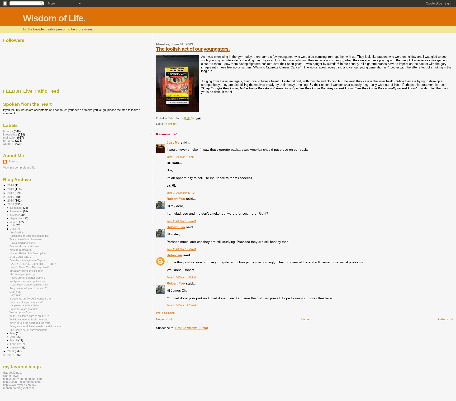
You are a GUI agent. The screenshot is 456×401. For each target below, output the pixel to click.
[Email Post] (197, 118)
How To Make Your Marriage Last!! (29, 267)
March (14, 340)
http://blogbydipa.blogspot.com (23, 378)
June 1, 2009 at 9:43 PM (181, 192)
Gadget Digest (12, 372)
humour (8, 131)
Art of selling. (17, 232)
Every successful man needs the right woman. (36, 326)
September (17, 218)
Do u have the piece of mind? (26, 302)
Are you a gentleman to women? (28, 288)
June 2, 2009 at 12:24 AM (181, 221)
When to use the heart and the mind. (30, 322)
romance (8, 140)
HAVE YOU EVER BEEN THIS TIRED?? (33, 263)
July (13, 225)
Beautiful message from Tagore (27, 260)
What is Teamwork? (21, 249)
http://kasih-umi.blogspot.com (22, 381)
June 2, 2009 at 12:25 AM (181, 249)
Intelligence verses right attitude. (28, 281)
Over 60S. (15, 291)
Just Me (173, 142)
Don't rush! (16, 295)
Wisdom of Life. (54, 18)
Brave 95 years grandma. (24, 309)
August (14, 222)
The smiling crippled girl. (23, 274)
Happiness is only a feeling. (25, 305)
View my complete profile (19, 167)
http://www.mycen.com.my (19, 385)
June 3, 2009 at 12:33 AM (181, 305)
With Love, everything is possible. (29, 319)
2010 (11, 200)
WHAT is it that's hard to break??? (29, 315)
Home (305, 319)
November (16, 211)
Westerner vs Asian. (21, 312)
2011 (11, 196)
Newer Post (164, 319)
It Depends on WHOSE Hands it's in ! (31, 298)
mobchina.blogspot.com (18, 388)
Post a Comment (165, 312)
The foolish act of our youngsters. (193, 49)
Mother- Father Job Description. (28, 253)
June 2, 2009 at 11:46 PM (181, 277)
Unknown (174, 255)
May (13, 333)
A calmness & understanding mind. (29, 284)
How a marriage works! (23, 243)
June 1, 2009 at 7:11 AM (180, 156)
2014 (11, 185)
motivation (9, 137)
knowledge (171, 123)
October (15, 214)
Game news (11, 375)
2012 (11, 192)
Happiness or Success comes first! (30, 235)
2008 (11, 351)
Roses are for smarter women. (27, 277)
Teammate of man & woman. (26, 239)
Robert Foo (176, 199)
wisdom (8, 143)
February (16, 344)
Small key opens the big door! (26, 270)
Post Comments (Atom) (191, 328)
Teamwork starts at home (24, 246)
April (13, 336)
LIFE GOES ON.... (20, 256)
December (16, 207)
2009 (11, 204)
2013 (11, 189)
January (15, 347)
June (13, 228)
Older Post (445, 319)
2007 (11, 354)
